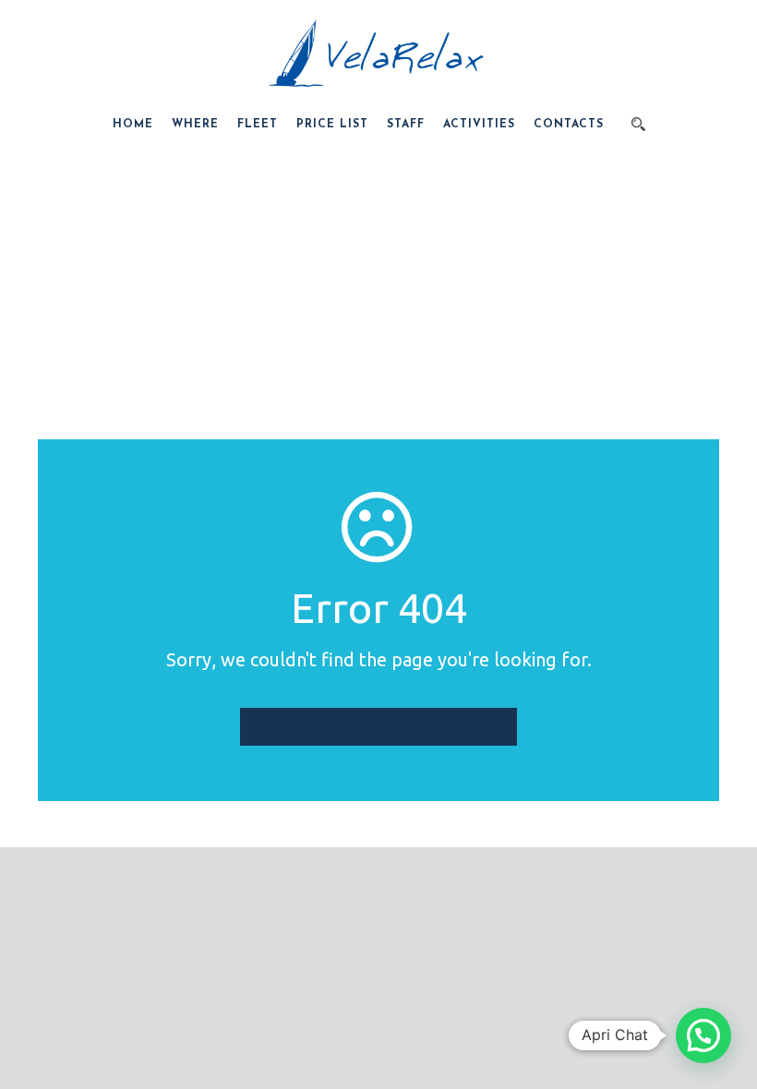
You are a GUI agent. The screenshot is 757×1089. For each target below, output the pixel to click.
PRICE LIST (332, 124)
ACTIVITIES (479, 124)
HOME (133, 124)
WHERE (195, 124)
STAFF (406, 124)
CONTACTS (569, 124)
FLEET (257, 124)
